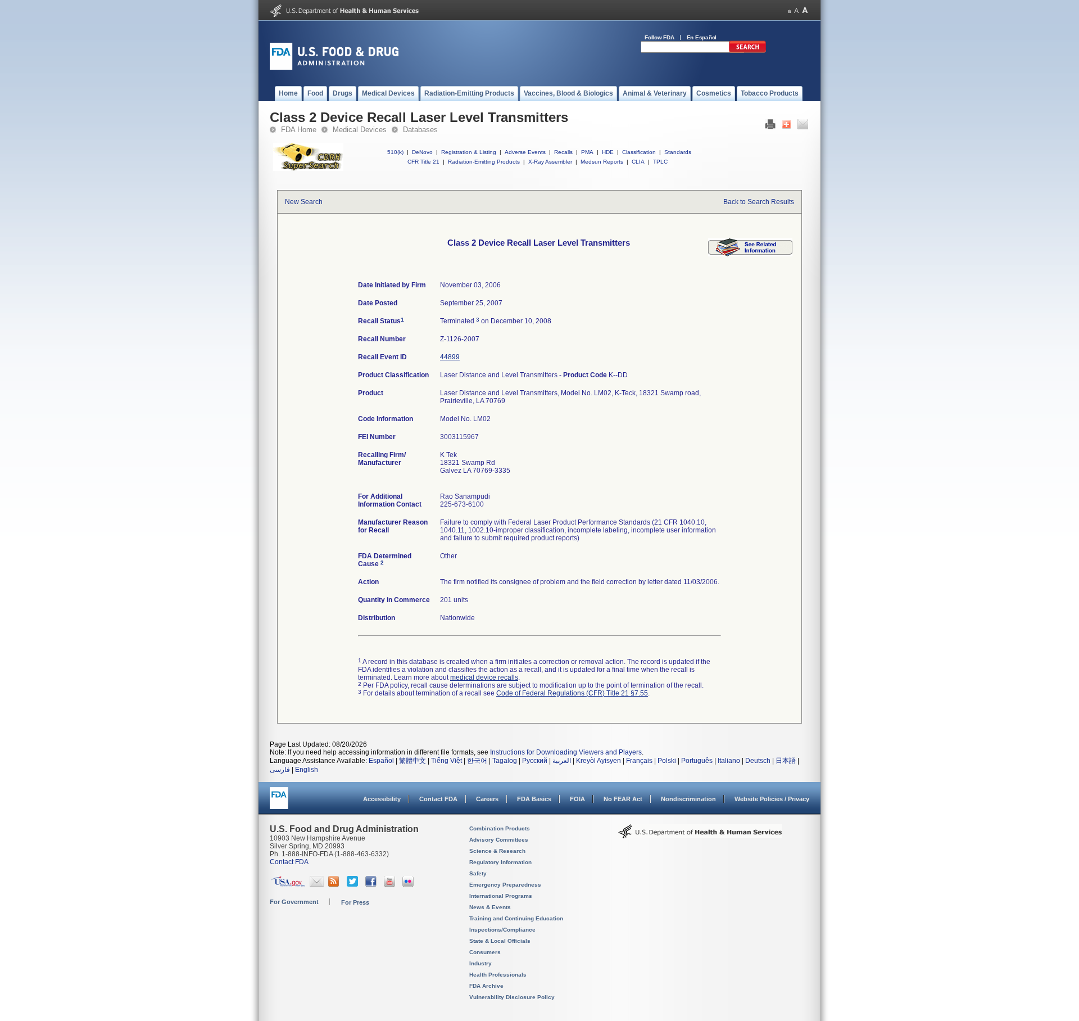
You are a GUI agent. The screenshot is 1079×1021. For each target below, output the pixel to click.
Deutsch (757, 761)
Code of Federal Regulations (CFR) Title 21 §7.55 (572, 693)
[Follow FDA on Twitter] (354, 884)
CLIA (638, 162)
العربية (561, 761)
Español (381, 761)
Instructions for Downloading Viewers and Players (566, 752)
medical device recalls (484, 677)
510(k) (395, 152)
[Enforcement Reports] (750, 254)
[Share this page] (786, 127)
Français (639, 761)
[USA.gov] (288, 884)
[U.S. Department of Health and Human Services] (344, 15)
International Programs (500, 896)
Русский (534, 761)
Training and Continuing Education (516, 918)
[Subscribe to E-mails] (317, 884)
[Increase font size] (805, 10)
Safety (478, 873)
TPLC (660, 162)
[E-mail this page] (802, 127)
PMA (587, 152)
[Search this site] (747, 51)
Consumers (485, 952)
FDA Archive (486, 986)
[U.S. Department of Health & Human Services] (700, 835)
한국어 (477, 761)
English (306, 770)
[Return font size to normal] (796, 10)
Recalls (563, 152)
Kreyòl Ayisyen (598, 761)
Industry (480, 963)
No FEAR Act (623, 799)
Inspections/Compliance (502, 930)
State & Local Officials (500, 941)
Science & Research (497, 851)
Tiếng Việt (446, 761)
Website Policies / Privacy (772, 799)
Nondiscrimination (688, 799)
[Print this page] (770, 127)
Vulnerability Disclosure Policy (512, 997)
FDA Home (298, 129)
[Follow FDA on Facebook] (372, 884)
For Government (294, 901)
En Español (702, 37)
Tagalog (504, 761)
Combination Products (499, 828)
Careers (487, 799)
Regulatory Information (500, 862)
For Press (355, 902)
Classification (639, 152)
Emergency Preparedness (505, 885)
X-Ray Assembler (550, 162)
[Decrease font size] (789, 10)
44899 (450, 357)
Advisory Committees (498, 840)
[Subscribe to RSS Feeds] (335, 884)
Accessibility (382, 799)
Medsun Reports (602, 162)
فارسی (280, 770)
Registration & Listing (468, 152)
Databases (420, 129)
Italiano (729, 761)
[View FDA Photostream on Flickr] (409, 884)
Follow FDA (659, 37)
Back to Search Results (758, 202)
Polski (667, 761)
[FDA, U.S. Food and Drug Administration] (334, 67)
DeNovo (422, 152)
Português (697, 761)
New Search (304, 202)
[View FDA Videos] (391, 884)
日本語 (786, 761)
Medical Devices (360, 129)
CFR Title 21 (423, 162)
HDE (608, 152)
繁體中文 (412, 761)
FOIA (577, 799)
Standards (677, 152)
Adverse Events (525, 152)
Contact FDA (438, 799)
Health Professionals (498, 975)
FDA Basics (534, 799)
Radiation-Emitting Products (484, 162)
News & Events (490, 907)
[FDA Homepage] (279, 803)
